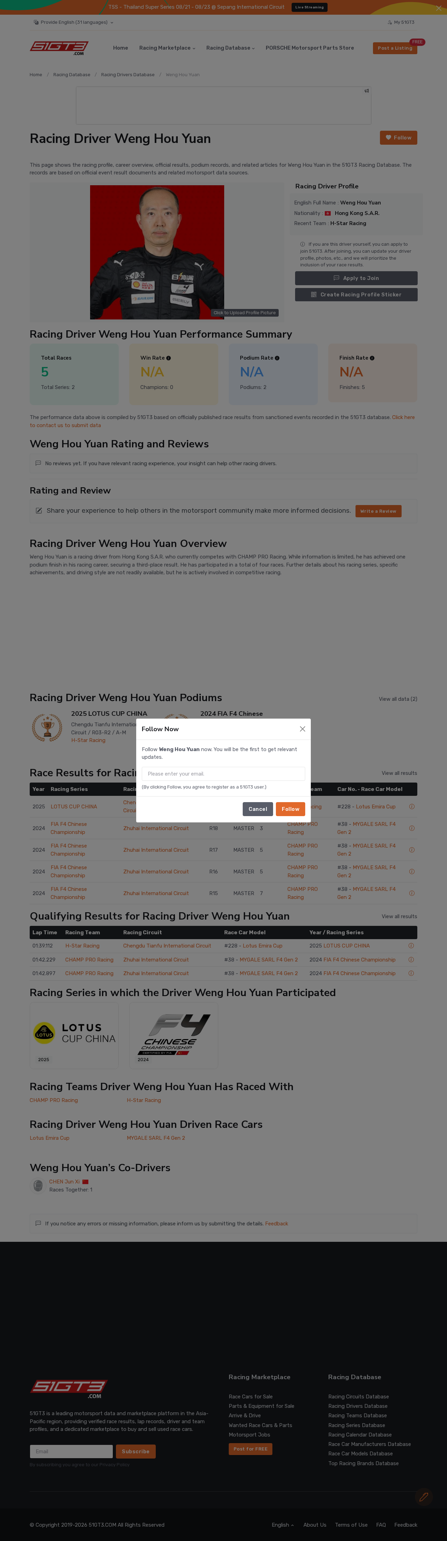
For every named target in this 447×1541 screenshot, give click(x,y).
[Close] (302, 728)
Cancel (258, 809)
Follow (290, 809)
